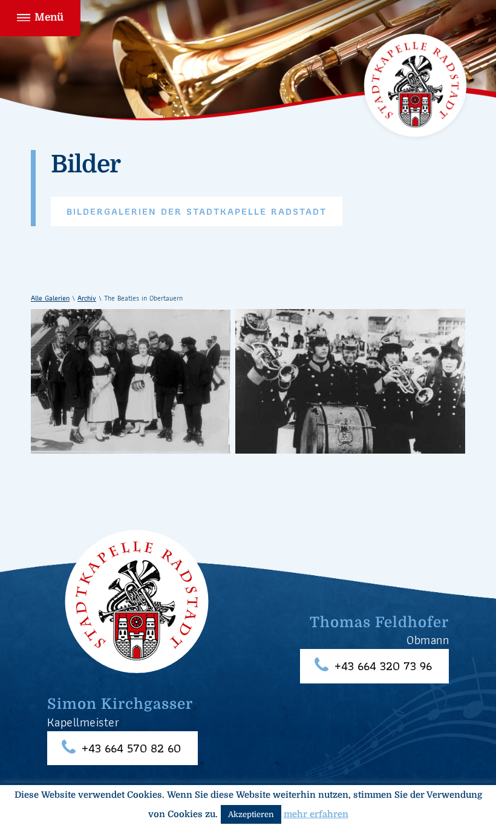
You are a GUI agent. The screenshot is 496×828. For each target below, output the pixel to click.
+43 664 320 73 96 (383, 666)
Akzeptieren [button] (251, 814)
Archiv (86, 298)
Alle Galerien (50, 298)
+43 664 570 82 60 (131, 748)
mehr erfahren (316, 814)
